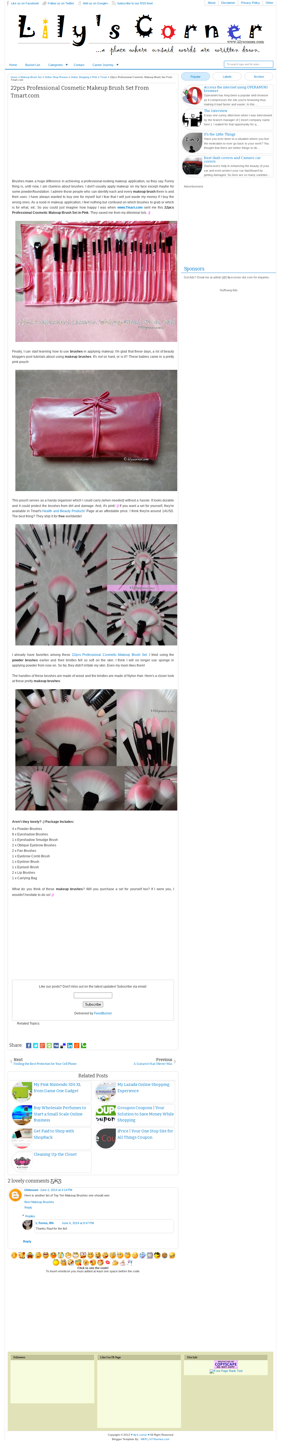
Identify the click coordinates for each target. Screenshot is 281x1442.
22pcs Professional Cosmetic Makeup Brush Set (109, 655)
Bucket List (32, 65)
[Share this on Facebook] (28, 1045)
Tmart (103, 77)
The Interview (215, 111)
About (211, 2)
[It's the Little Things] (192, 143)
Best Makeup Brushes (39, 1202)
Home (13, 65)
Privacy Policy (250, 2)
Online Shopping (80, 77)
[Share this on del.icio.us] (63, 1045)
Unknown (31, 1190)
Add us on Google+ (95, 3)
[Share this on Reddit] (76, 1045)
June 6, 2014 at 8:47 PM (78, 1223)
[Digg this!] (56, 1045)
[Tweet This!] (35, 1045)
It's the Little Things (219, 134)
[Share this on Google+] (42, 1045)
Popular (195, 76)
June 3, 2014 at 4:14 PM (56, 1190)
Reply (28, 1207)
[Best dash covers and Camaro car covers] (192, 167)
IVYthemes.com (159, 1439)
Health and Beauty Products (63, 511)
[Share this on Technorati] (83, 1045)
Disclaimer (228, 2)
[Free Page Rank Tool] (226, 1370)
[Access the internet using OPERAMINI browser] (192, 96)
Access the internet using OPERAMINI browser (236, 89)
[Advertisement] (93, 140)
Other (269, 2)
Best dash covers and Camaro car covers (232, 159)
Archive (259, 76)
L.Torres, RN (45, 1223)
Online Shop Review (56, 77)
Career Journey (103, 65)
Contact (79, 65)
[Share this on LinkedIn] (69, 1045)
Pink (94, 77)
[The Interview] (192, 120)
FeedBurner (103, 1013)
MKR (144, 1439)
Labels (227, 76)
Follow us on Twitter (61, 3)
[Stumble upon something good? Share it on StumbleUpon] (49, 1045)
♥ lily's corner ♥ (140, 1434)
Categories (55, 65)
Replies (30, 1216)
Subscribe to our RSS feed (135, 3)
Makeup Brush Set (31, 77)
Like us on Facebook (25, 3)
